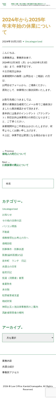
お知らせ (7, 214)
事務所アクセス (10, 372)
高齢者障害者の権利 (13, 312)
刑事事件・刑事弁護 (13, 249)
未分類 (5, 289)
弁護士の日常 (9, 266)
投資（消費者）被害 (13, 277)
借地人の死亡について (14, 153)
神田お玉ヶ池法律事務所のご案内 (20, 306)
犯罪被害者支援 (10, 295)
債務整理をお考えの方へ (15, 237)
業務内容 (7, 360)
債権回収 (7, 243)
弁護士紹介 (8, 366)
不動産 (5, 231)
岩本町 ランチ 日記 (14, 260)
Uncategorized (33, 41)
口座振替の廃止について (15, 165)
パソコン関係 (9, 226)
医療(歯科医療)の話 (12, 254)
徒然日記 (7, 272)
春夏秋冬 (7, 283)
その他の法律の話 (11, 220)
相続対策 (7, 301)
